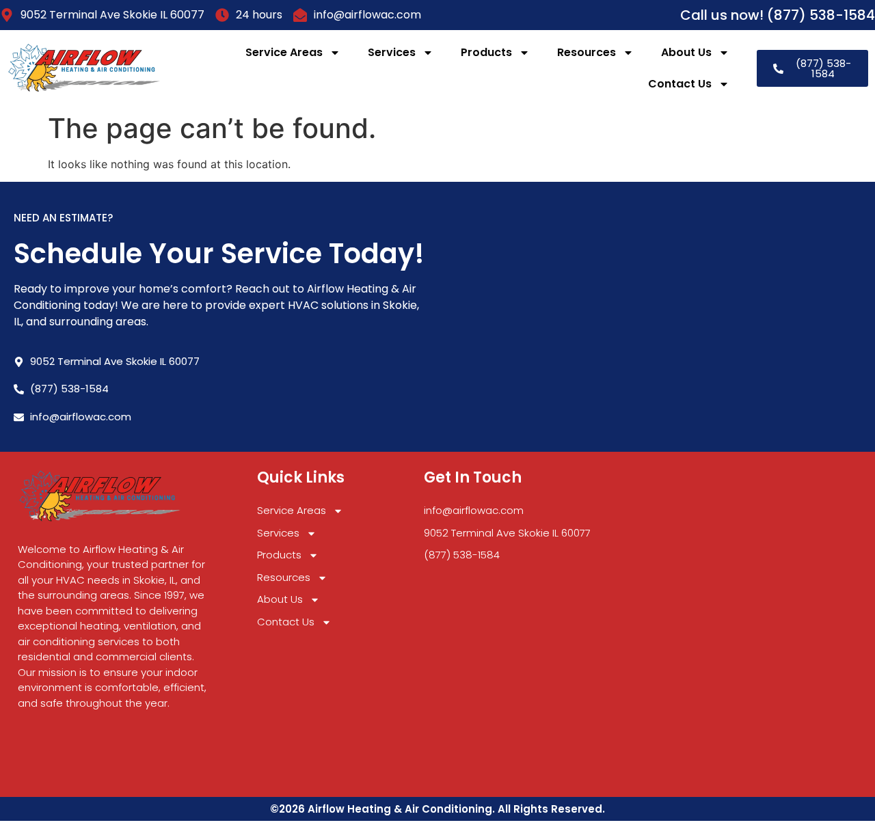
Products (486, 52)
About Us (686, 52)
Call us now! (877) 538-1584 (777, 15)
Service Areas (284, 52)
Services (392, 52)
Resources (586, 52)
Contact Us (680, 84)
